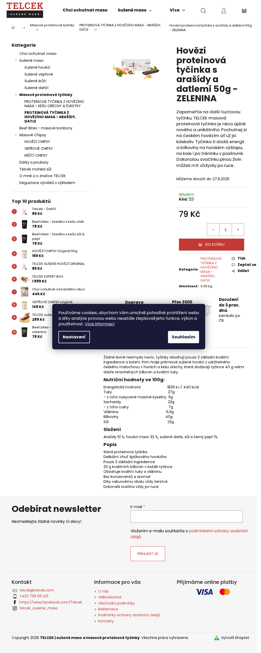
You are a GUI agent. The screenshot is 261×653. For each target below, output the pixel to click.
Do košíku (215, 244)
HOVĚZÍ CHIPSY (37, 141)
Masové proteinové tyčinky (45, 94)
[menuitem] (85, 10)
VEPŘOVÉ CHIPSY (38, 148)
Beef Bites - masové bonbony (45, 128)
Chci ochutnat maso (38, 53)
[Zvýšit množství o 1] (238, 230)
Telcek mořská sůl (35, 169)
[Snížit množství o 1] (213, 230)
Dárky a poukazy (33, 162)
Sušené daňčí (36, 87)
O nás (103, 591)
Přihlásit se (147, 553)
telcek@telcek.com (36, 590)
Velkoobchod (109, 597)
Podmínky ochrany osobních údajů (129, 615)
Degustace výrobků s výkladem (47, 182)
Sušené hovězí (37, 67)
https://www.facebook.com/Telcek (50, 602)
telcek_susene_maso (38, 608)
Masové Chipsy (32, 135)
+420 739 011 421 (33, 596)
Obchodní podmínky (116, 603)
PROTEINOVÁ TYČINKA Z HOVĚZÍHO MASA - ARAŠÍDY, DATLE (50, 117)
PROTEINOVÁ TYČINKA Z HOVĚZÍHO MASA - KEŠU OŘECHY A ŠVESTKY (54, 103)
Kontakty (106, 621)
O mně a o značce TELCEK (42, 175)
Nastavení (74, 337)
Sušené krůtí (35, 80)
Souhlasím (183, 337)
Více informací (100, 324)
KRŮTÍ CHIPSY (35, 155)
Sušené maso (31, 60)
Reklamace (108, 609)
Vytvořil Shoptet (235, 637)
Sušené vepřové (38, 74)
